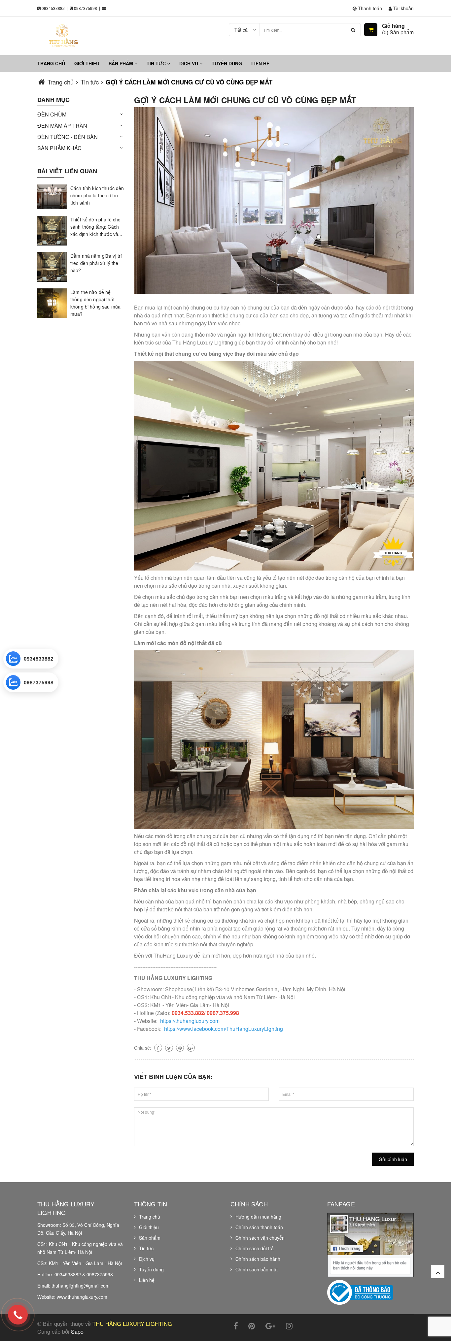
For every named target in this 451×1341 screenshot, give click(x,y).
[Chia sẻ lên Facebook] (158, 1048)
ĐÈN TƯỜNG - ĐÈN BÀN (67, 137)
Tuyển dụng (227, 63)
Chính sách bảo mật (256, 1269)
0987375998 (85, 8)
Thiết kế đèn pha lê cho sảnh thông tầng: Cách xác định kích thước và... (96, 226)
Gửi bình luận (393, 1159)
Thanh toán (369, 8)
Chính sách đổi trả (254, 1248)
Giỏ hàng (393, 25)
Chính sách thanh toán (259, 1227)
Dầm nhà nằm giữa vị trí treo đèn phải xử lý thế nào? (96, 263)
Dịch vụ (189, 63)
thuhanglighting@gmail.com (81, 1285)
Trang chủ (51, 63)
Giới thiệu (86, 63)
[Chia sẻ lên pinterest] (180, 1048)
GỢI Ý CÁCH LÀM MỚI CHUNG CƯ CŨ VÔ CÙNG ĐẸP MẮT (245, 100)
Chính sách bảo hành (257, 1259)
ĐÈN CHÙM (51, 114)
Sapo (77, 1331)
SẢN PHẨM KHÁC (59, 148)
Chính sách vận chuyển (260, 1237)
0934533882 (53, 8)
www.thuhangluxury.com (82, 1296)
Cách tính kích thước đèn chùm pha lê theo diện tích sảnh (97, 195)
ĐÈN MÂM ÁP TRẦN (62, 125)
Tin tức (157, 63)
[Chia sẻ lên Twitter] (169, 1048)
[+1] (191, 1048)
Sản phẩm (121, 63)
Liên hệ (260, 63)
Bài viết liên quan (67, 171)
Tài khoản (403, 8)
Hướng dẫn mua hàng (258, 1216)
